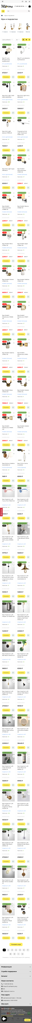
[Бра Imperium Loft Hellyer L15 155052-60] (8, 606)
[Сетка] (23, 39)
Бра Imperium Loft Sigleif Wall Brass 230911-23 (7, 693)
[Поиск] (29, 11)
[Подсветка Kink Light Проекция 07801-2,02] (23, 123)
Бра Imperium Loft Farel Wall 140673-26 (23, 880)
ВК (4, 989)
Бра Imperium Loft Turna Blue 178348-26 (23, 501)
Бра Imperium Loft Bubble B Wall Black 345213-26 (23, 844)
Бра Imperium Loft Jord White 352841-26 (23, 730)
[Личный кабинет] (29, 1)
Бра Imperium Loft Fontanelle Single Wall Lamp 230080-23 (8, 539)
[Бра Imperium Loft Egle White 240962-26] (23, 795)
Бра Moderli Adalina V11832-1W (8, 353)
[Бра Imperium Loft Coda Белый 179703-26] (23, 528)
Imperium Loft (6, 505)
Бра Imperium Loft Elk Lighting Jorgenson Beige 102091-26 (7, 920)
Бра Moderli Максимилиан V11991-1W (21, 170)
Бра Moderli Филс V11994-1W (7, 244)
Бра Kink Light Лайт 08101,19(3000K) (8, 96)
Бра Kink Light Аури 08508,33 (8, 169)
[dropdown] (2, 1)
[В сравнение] (14, 48)
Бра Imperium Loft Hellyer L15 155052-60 (8, 615)
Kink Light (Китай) (7, 99)
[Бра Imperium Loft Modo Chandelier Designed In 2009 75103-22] (23, 909)
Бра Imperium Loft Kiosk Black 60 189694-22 (22, 767)
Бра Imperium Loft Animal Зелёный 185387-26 (22, 655)
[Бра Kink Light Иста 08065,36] (23, 87)
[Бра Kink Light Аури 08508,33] (8, 160)
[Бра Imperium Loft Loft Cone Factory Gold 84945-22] (23, 567)
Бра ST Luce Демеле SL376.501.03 (23, 58)
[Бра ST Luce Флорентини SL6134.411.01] (8, 50)
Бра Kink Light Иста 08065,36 (23, 96)
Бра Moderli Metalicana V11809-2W (7, 427)
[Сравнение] (26, 1)
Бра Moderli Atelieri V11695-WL (23, 390)
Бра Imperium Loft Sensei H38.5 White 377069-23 (8, 730)
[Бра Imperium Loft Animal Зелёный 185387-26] (23, 645)
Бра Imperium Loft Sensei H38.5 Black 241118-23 (22, 693)
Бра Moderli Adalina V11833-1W (23, 280)
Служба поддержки (9, 971)
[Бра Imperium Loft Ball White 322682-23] (8, 872)
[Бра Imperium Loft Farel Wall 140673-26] (23, 872)
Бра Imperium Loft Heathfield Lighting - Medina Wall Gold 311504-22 (23, 617)
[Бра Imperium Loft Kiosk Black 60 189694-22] (23, 758)
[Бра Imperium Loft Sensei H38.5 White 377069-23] (8, 720)
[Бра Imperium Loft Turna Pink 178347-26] (8, 491)
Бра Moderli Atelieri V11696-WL (23, 426)
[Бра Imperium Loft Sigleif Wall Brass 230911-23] (8, 683)
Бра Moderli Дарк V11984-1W (22, 244)
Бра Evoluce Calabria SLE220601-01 (8, 464)
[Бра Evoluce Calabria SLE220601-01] (8, 455)
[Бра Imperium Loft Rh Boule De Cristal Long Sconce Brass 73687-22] (8, 567)
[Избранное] (22, 1)
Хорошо (27, 1020)
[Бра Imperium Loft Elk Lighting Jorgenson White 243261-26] (8, 795)
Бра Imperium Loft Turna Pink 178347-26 (8, 500)
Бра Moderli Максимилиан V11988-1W (6, 207)
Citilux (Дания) (21, 467)
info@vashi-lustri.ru (8, 991)
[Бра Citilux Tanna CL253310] (23, 455)
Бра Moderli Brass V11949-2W (7, 390)
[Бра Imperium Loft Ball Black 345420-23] (8, 645)
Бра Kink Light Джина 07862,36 (7, 132)
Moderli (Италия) (22, 174)
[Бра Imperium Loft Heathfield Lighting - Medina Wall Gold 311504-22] (23, 606)
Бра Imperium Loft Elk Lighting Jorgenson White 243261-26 (7, 806)
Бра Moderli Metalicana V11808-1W (7, 317)
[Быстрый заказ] (13, 77)
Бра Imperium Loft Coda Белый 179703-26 (23, 538)
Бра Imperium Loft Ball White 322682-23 (7, 881)
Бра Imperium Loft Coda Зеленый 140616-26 (7, 767)
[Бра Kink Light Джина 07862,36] (8, 123)
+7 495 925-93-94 (19, 6)
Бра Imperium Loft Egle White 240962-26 (23, 805)
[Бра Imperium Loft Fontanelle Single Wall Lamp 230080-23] (8, 528)
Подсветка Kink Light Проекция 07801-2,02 (22, 133)
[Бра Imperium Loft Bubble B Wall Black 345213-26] (23, 834)
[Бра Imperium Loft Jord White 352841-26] (23, 720)
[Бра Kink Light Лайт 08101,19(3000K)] (8, 87)
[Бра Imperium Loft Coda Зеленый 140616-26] (8, 758)
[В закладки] (14, 45)
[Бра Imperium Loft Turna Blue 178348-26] (23, 491)
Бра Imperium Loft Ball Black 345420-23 (8, 654)
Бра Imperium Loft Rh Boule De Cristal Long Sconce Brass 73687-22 (8, 578)
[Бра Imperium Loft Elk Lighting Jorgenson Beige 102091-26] (8, 909)
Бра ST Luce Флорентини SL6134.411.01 (6, 59)
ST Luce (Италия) (7, 63)
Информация (6, 967)
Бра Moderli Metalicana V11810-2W (22, 354)
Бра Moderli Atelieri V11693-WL (8, 280)
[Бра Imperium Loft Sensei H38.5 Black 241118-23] (23, 683)
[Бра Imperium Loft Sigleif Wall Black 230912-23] (8, 834)
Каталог (4, 976)
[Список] (26, 39)
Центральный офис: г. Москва (12, 998)
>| (22, 954)
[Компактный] (29, 39)
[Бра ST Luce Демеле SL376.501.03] (23, 50)
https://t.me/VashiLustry (10, 986)
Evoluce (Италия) (7, 467)
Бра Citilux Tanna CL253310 (22, 464)
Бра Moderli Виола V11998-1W (23, 206)
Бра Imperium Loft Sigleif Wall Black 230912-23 (7, 844)
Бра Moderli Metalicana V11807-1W (22, 317)
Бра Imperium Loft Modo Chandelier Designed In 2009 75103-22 (22, 920)
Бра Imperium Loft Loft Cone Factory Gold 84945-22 (22, 577)
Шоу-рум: (5, 1004)
